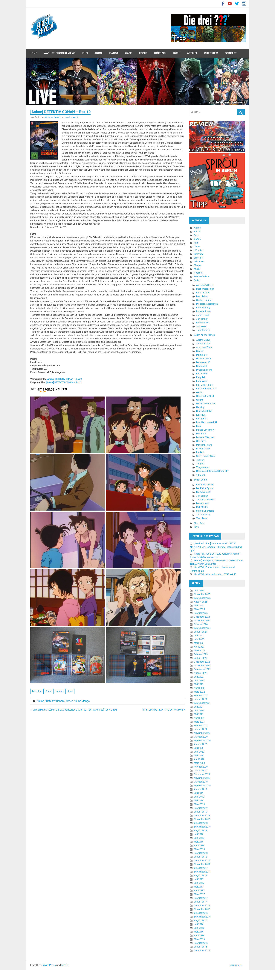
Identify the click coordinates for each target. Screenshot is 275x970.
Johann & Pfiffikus (205, 499)
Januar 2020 (200, 770)
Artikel (192, 53)
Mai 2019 (199, 800)
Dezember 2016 (202, 905)
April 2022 (199, 688)
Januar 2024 (200, 631)
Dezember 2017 (202, 860)
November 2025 (202, 594)
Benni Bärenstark (204, 484)
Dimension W (203, 362)
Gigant (199, 400)
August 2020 (200, 744)
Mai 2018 (199, 841)
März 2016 (199, 939)
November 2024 (202, 620)
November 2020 (202, 733)
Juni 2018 (199, 838)
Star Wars (201, 326)
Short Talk (199, 523)
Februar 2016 (201, 943)
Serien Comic (200, 479)
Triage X (200, 463)
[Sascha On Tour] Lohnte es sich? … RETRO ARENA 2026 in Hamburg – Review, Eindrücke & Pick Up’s (216, 547)
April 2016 (199, 935)
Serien (197, 280)
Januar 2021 (200, 729)
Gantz (199, 392)
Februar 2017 (201, 898)
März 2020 (199, 763)
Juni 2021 (199, 710)
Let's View (199, 261)
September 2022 (202, 669)
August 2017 (200, 875)
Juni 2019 (199, 796)
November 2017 (202, 864)
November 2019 (202, 778)
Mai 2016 (199, 931)
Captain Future (203, 300)
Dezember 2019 (202, 774)
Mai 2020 (199, 755)
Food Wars (201, 381)
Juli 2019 (199, 793)
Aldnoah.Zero (203, 343)
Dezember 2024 (202, 616)
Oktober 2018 (201, 823)
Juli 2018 (199, 834)
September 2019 (202, 785)
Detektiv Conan (55, 700)
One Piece (201, 441)
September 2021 (202, 703)
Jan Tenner (201, 319)
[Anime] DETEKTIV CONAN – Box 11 (64, 382)
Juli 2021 (199, 706)
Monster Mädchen (205, 437)
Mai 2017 (199, 886)
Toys (196, 527)
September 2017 (202, 871)
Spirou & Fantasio (205, 511)
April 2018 (199, 845)
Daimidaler (201, 355)
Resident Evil (202, 322)
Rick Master (202, 507)
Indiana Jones (203, 311)
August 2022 (200, 673)
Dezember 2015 (202, 950)
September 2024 (202, 628)
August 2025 (200, 601)
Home (33, 53)
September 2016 (202, 916)
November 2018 (202, 819)
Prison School (203, 448)
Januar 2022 (200, 699)
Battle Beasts (202, 292)
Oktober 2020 (201, 736)
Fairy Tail (200, 377)
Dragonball (201, 366)
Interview (211, 53)
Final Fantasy (203, 307)
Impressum (235, 965)
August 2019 (200, 789)
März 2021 (199, 721)
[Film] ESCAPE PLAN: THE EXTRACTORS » (164, 709)
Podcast (231, 53)
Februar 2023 (201, 654)
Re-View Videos (201, 276)
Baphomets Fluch (205, 289)
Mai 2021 (199, 714)
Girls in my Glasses (205, 403)
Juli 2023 (199, 635)
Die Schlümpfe (203, 492)
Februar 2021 (201, 725)
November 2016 (202, 909)
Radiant (200, 452)
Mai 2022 (199, 684)
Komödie (59, 691)
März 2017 (199, 894)
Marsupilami (202, 503)
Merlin (64, 965)
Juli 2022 (199, 676)
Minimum (201, 433)
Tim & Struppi (203, 514)
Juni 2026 (199, 590)
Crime (48, 691)
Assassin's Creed (204, 285)
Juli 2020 (199, 748)
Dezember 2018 (202, 815)
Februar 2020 (201, 766)
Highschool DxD (204, 411)
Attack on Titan (204, 347)
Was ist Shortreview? (60, 53)
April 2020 (199, 759)
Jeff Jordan (202, 496)
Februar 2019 (201, 808)
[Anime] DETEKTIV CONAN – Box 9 (64, 379)
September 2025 (202, 598)
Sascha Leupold (72, 117)
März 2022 (199, 691)
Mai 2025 (199, 605)
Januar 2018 (200, 856)
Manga (113, 53)
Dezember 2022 (202, 661)
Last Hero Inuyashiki (206, 422)
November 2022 (202, 665)
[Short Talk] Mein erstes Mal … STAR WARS (215, 574)
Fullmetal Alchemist (206, 388)
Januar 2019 (200, 811)
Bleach (199, 351)
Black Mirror (202, 296)
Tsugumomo (202, 467)
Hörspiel (160, 53)
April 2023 (199, 646)
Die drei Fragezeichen (207, 304)
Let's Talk (198, 257)
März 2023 (199, 650)
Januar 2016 (200, 946)
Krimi (70, 691)
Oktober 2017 (201, 868)
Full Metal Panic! (204, 385)
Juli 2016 (199, 924)
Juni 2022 (199, 680)
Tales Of (200, 460)
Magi (198, 426)
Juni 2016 (199, 928)
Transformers (203, 330)
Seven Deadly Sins (205, 456)
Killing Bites (202, 418)
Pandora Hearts (204, 445)
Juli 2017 (199, 879)
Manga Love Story (205, 430)
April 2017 (199, 890)
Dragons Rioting (204, 370)
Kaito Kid (201, 415)
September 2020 (202, 740)
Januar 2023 (200, 658)
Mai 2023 (199, 643)
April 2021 (199, 718)
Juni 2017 (199, 883)
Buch (176, 53)
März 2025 (199, 609)
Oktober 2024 (201, 624)
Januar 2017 (200, 901)
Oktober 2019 (201, 781)
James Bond (202, 315)
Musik (197, 269)
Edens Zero (201, 373)
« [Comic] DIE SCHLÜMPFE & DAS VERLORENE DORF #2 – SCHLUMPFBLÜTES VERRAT (73, 709)
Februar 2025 (201, 613)
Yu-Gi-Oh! (200, 475)
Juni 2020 (199, 751)
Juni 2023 (199, 639)
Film (85, 53)
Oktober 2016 (201, 913)
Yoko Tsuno (202, 518)
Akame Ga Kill (203, 340)
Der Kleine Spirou (204, 488)
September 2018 (202, 826)
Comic (143, 53)
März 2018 (199, 849)
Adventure (37, 691)
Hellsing (200, 407)
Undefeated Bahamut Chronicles (212, 471)
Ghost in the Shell (205, 396)
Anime (98, 53)
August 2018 (200, 830)
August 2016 (200, 920)
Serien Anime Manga (78, 700)
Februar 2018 (201, 853)
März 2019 (199, 804)
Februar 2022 (201, 695)
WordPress (49, 965)
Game (128, 53)
